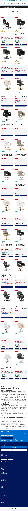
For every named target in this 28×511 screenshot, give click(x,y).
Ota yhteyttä (14, 447)
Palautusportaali (14, 449)
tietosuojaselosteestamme (4, 440)
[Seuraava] (17, 383)
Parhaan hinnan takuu (5, 40)
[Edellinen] (12, 383)
